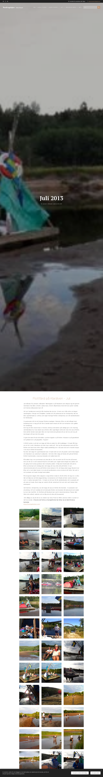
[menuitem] (35, 7)
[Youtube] (7, 1)
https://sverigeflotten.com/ (31, 504)
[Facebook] (3, 1)
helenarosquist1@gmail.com (94, 1)
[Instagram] (5, 1)
